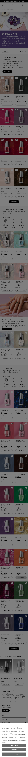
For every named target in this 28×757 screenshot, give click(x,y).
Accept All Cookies (14, 754)
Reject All (14, 749)
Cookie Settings (14, 745)
